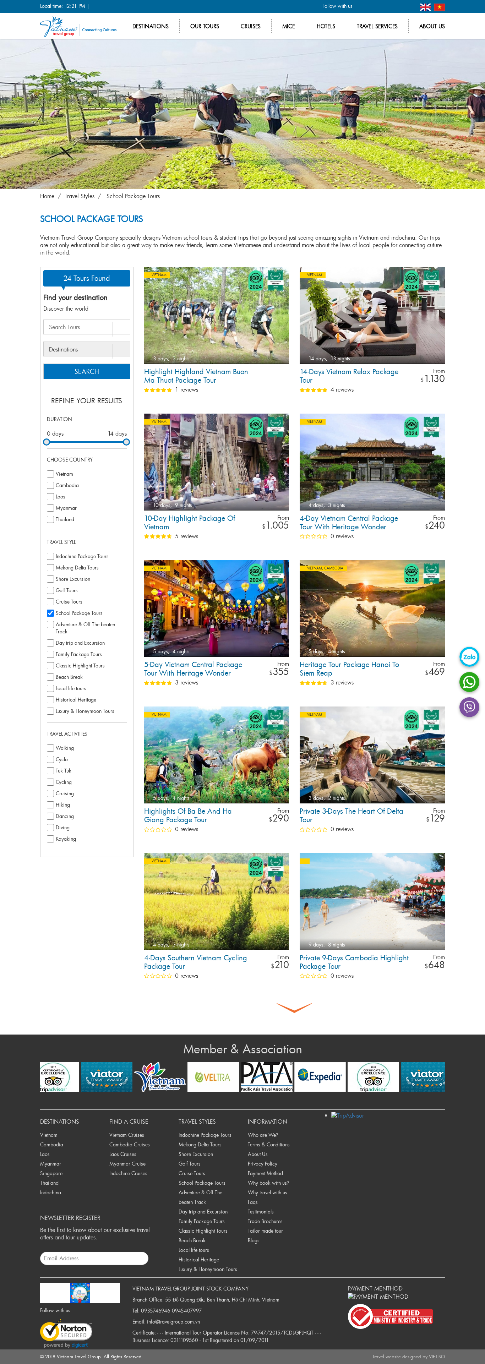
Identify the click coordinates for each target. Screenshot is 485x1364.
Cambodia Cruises (129, 1144)
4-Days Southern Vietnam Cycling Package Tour (195, 962)
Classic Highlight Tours (80, 665)
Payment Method (265, 1173)
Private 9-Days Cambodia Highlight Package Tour (354, 962)
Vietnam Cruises (126, 1134)
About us (432, 25)
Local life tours (71, 688)
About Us (258, 1154)
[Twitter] (373, 6)
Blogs (254, 1240)
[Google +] (385, 6)
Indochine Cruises (128, 1173)
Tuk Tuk (63, 770)
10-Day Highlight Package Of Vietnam (189, 522)
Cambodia (67, 485)
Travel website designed (396, 1356)
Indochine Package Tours (82, 556)
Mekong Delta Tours (77, 567)
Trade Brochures (265, 1221)
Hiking (63, 804)
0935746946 (155, 1310)
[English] (426, 6)
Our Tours (204, 25)
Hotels (326, 25)
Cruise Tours (69, 601)
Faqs (253, 1202)
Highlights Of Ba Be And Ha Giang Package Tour (188, 815)
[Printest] (409, 6)
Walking (65, 747)
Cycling (64, 782)
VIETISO (437, 1356)
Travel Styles (79, 196)
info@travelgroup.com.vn (173, 1321)
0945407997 (187, 1310)
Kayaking (66, 838)
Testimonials (261, 1211)
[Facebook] (362, 6)
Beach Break (69, 676)
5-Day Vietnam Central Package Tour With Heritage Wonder (193, 669)
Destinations (150, 25)
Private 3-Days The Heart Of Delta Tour (351, 815)
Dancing (65, 816)
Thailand (65, 519)
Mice (288, 25)
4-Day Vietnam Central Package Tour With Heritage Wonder (349, 522)
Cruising (65, 793)
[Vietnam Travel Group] (78, 26)
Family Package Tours (79, 654)
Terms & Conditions (269, 1144)
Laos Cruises (122, 1154)
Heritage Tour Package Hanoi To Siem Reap (349, 669)
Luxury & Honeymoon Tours (85, 711)
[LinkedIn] (397, 6)
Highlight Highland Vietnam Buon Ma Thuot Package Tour (196, 376)
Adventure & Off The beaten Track (85, 628)
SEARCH (87, 371)
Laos (60, 496)
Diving (63, 827)
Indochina (50, 1192)
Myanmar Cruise (127, 1163)
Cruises (251, 25)
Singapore (51, 1173)
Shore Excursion (73, 578)
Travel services (377, 25)
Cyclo (62, 759)
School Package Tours (133, 196)
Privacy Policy (262, 1163)
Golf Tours (67, 590)
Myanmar (66, 507)
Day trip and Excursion (80, 642)
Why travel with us (267, 1192)
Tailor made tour (265, 1230)
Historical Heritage (76, 699)
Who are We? (263, 1134)
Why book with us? (268, 1182)
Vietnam (64, 473)
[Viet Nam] (439, 6)
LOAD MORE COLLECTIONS (294, 1008)
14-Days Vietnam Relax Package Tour (349, 376)
